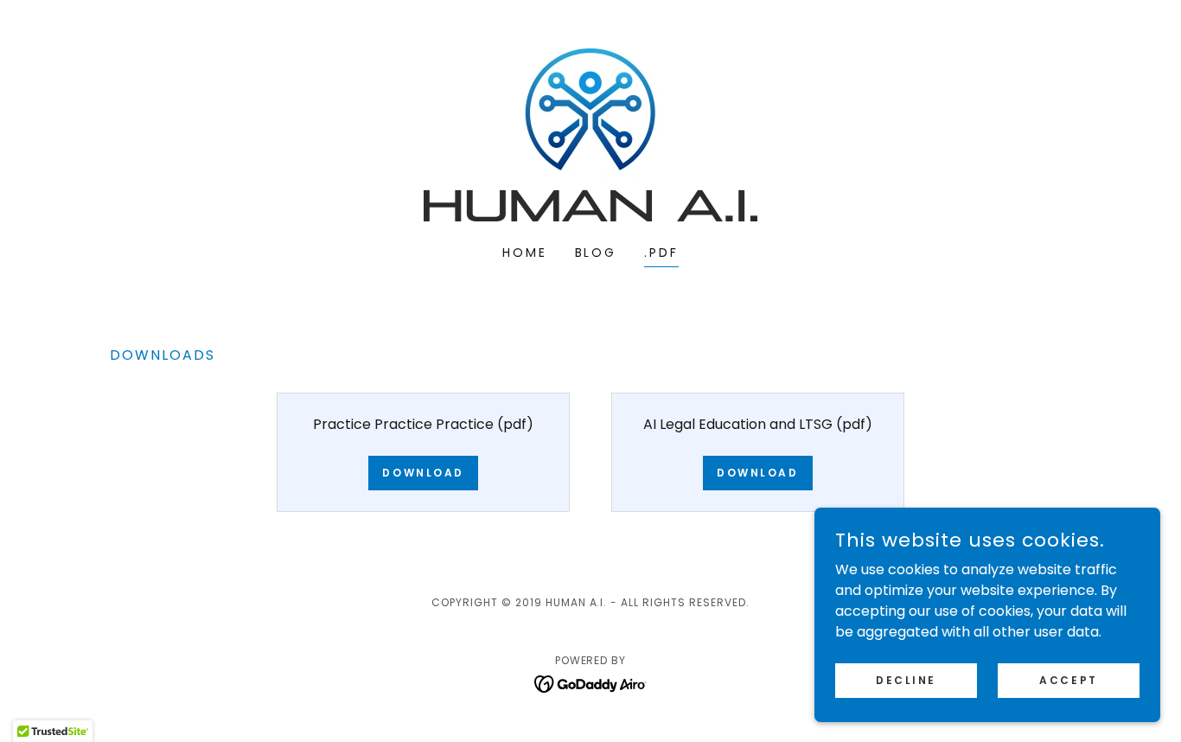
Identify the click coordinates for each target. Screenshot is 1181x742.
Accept (1068, 679)
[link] (590, 134)
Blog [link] (596, 252)
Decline (906, 679)
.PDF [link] (661, 252)
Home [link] (524, 252)
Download (423, 472)
